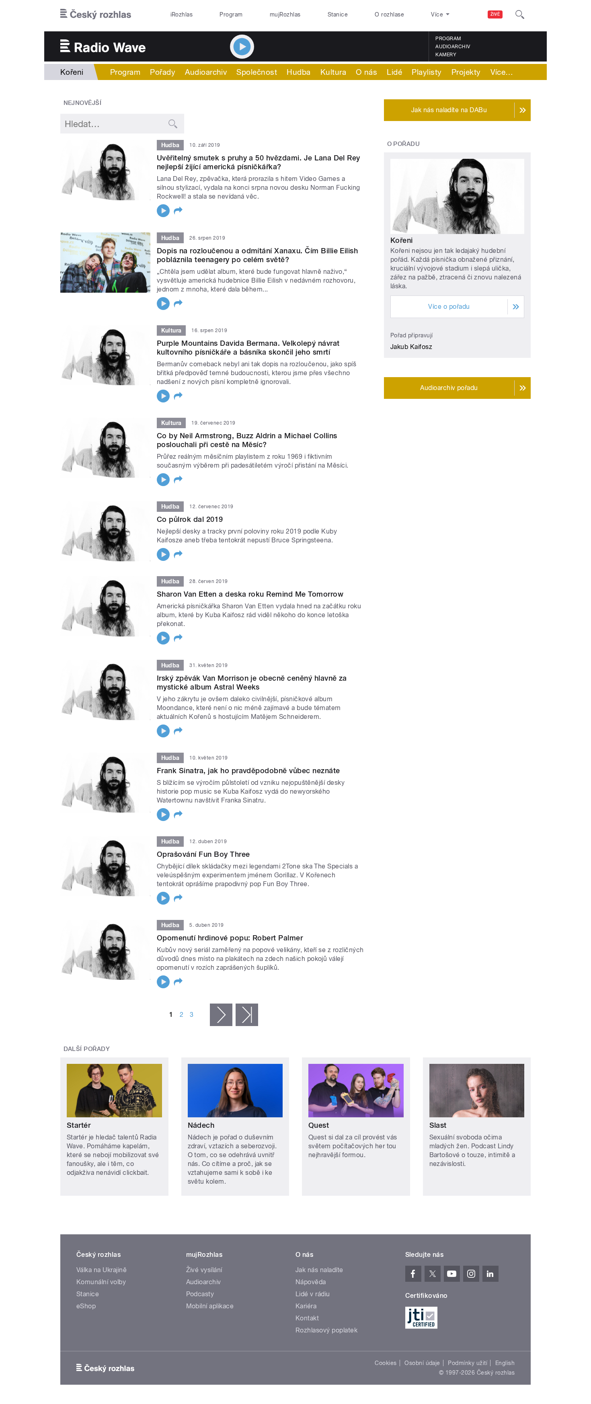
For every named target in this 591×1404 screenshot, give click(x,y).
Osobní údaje (422, 1363)
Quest (318, 1125)
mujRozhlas (285, 14)
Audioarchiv (452, 46)
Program (231, 14)
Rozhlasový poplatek (326, 1330)
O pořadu (403, 144)
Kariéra (306, 1306)
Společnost (256, 72)
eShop (86, 1306)
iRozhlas (181, 14)
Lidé (394, 72)
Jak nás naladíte (319, 1270)
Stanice (338, 14)
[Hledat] (520, 14)
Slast (438, 1125)
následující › (221, 1015)
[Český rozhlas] (95, 14)
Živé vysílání (204, 1270)
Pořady (162, 72)
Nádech (201, 1125)
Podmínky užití (467, 1363)
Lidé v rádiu (313, 1294)
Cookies (385, 1363)
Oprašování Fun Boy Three (203, 854)
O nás (366, 72)
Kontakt (307, 1318)
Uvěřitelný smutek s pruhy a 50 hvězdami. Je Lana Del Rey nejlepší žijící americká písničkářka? (258, 162)
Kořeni (401, 240)
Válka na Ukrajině (101, 1270)
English (505, 1363)
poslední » (247, 1015)
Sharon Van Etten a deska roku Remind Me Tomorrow (250, 594)
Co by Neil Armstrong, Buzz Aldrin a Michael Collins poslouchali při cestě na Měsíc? (247, 440)
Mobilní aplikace (210, 1306)
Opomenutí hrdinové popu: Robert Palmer (230, 938)
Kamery (445, 54)
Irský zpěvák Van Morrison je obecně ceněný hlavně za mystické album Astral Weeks (252, 682)
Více (501, 72)
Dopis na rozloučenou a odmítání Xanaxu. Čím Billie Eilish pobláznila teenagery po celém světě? (257, 255)
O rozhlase (389, 14)
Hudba (298, 72)
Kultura (333, 72)
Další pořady (87, 1049)
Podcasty (200, 1294)
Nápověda (311, 1282)
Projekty (466, 72)
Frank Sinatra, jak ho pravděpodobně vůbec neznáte (248, 770)
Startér (78, 1125)
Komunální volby (101, 1282)
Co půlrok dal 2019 (190, 519)
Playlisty (426, 72)
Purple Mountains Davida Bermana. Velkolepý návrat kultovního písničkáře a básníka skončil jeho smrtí (248, 347)
